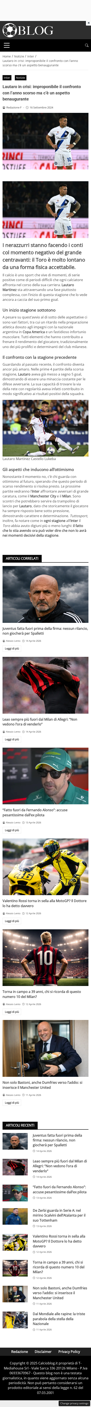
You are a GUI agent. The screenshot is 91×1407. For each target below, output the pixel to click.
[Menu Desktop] (7, 45)
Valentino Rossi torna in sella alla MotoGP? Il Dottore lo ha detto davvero (59, 1241)
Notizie (20, 78)
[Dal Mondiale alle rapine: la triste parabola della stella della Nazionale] (15, 1320)
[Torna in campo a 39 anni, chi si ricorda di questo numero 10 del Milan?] (45, 957)
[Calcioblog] (28, 29)
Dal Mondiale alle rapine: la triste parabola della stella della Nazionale (59, 1319)
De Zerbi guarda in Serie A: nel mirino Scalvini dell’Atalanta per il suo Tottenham (59, 1215)
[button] (86, 45)
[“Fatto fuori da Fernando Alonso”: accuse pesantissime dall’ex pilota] (45, 776)
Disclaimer (43, 1351)
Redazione (19, 1351)
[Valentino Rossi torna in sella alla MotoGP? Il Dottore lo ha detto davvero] (45, 866)
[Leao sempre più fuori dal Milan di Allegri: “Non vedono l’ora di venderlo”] (45, 685)
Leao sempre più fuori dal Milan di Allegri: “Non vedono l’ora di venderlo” (40, 721)
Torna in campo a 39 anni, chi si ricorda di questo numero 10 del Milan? (58, 1267)
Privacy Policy (69, 1351)
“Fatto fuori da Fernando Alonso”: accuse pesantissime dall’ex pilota (35, 812)
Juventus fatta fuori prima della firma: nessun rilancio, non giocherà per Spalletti (57, 1140)
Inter (7, 78)
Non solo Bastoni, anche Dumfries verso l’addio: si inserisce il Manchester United (42, 1085)
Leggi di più (12, 648)
